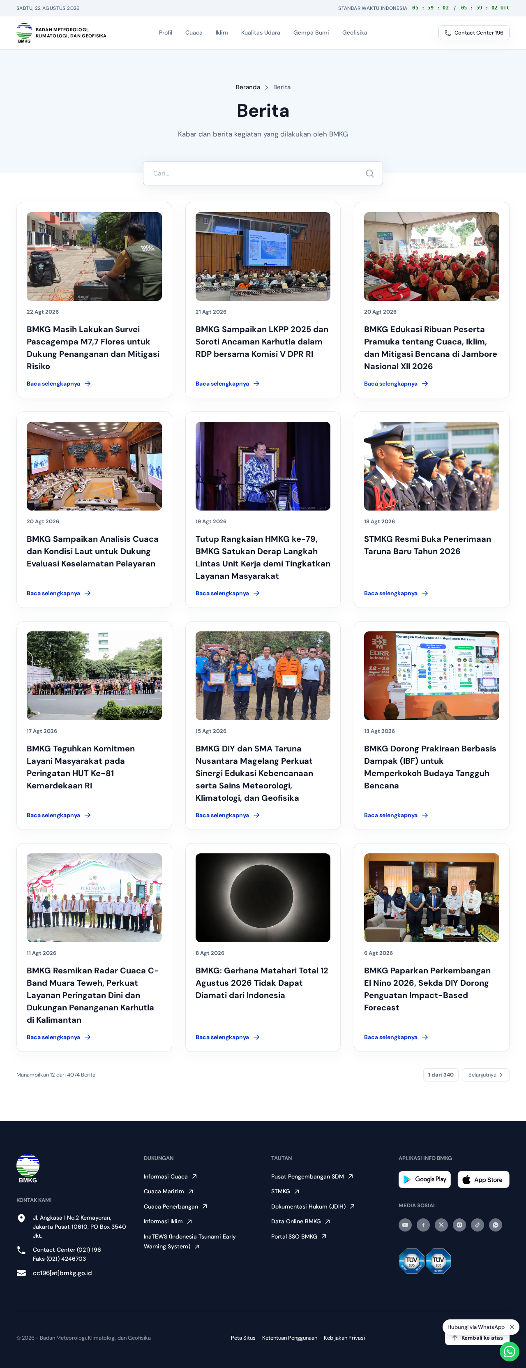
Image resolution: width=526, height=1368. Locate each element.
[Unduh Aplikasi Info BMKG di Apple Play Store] (483, 1179)
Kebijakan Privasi (344, 1337)
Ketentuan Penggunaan (289, 1337)
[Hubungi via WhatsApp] (509, 1351)
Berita (282, 87)
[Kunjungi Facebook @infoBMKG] (423, 1225)
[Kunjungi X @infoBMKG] (441, 1225)
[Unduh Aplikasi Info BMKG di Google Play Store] (425, 1179)
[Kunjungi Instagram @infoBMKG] (459, 1225)
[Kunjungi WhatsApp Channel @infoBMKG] (495, 1225)
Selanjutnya (482, 1074)
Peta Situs (243, 1337)
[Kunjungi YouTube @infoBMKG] (405, 1225)
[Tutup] (512, 1330)
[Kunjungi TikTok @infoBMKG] (477, 1225)
